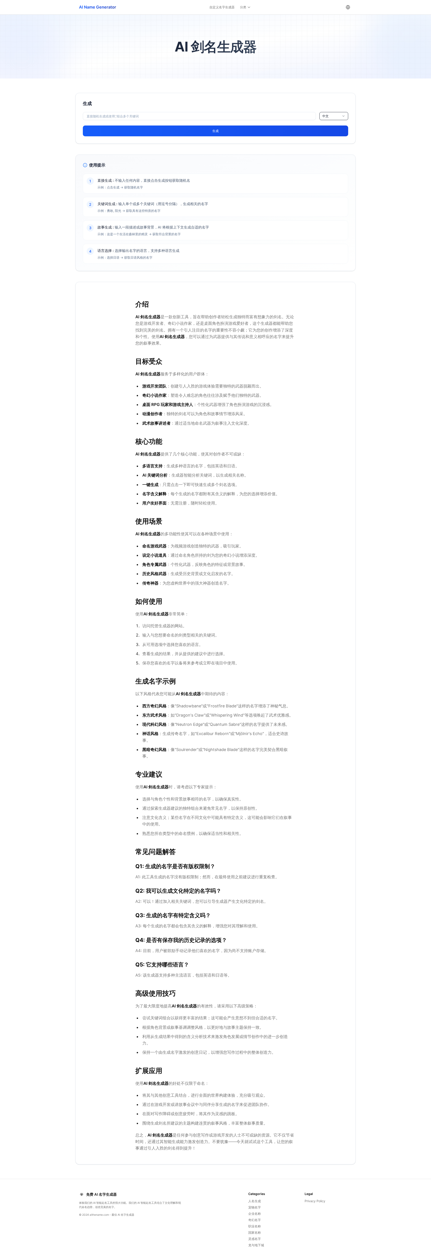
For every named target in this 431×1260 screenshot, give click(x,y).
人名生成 (254, 1201)
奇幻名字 (254, 1220)
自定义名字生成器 (222, 7)
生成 (215, 131)
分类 (243, 7)
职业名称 (254, 1226)
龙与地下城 (256, 1245)
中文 (325, 116)
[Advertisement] (36, 160)
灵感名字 (254, 1239)
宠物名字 (254, 1207)
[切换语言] (348, 7)
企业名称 (254, 1213)
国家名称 (254, 1232)
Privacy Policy (315, 1201)
